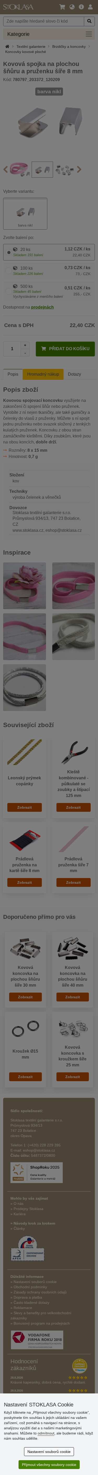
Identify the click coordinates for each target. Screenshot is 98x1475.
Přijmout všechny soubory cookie (49, 1465)
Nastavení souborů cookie (49, 1452)
